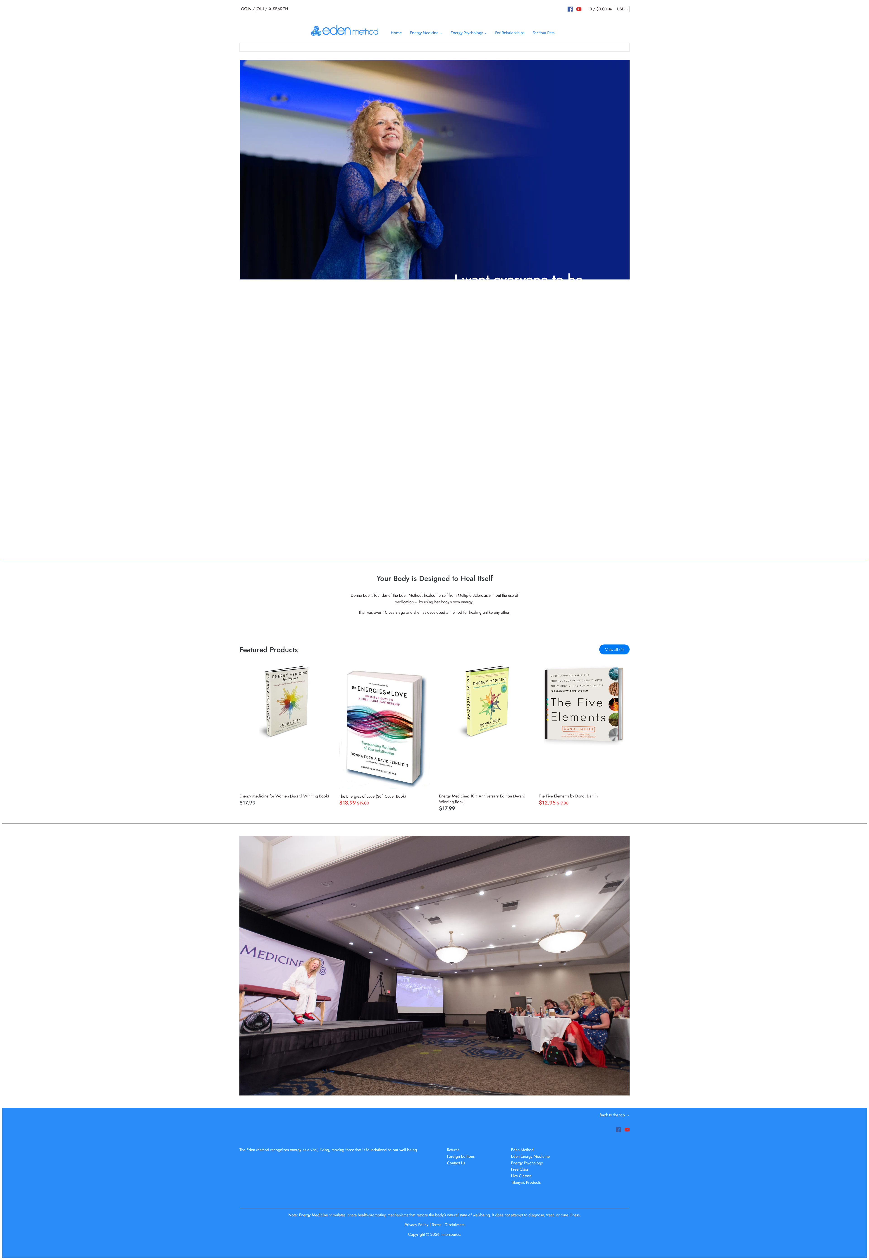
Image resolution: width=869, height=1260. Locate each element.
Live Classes (521, 1176)
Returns (453, 1150)
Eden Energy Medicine (530, 1156)
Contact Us (456, 1163)
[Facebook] (570, 9)
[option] (434, 304)
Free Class (519, 1169)
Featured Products (268, 649)
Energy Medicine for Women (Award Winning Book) (284, 796)
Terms (436, 1225)
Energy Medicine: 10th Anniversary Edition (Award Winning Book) (482, 799)
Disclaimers (454, 1225)
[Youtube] (579, 9)
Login (245, 9)
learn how (466, 331)
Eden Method (522, 1150)
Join (260, 9)
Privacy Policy (417, 1225)
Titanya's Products (526, 1182)
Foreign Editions (461, 1156)
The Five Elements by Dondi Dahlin (568, 796)
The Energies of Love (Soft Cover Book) (372, 796)
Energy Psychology (527, 1163)
